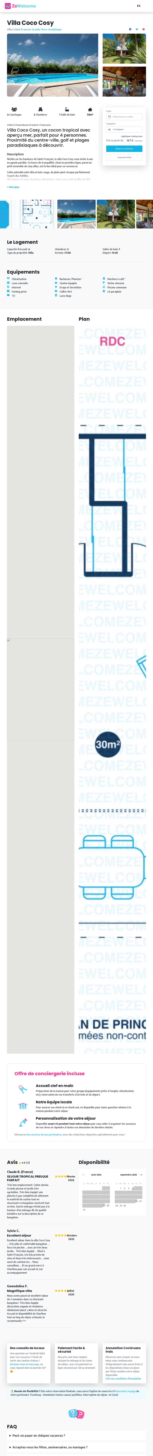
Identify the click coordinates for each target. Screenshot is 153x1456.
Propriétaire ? (124, 6)
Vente (92, 5)
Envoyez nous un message (24, 1364)
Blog (81, 5)
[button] (140, 1174)
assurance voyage (125, 1391)
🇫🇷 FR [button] (140, 5)
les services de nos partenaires (44, 1134)
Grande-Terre (39, 29)
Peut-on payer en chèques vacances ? (39, 1435)
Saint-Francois (22, 29)
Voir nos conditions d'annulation (123, 1378)
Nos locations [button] (65, 5)
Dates (108, 111)
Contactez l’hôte (124, 157)
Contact (104, 5)
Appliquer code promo (131, 136)
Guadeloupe (54, 29)
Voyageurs (110, 124)
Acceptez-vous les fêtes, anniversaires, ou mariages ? (50, 1447)
